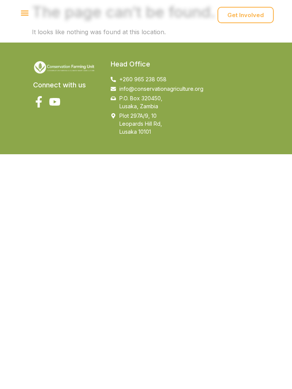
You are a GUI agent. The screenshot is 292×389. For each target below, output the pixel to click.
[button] (24, 13)
